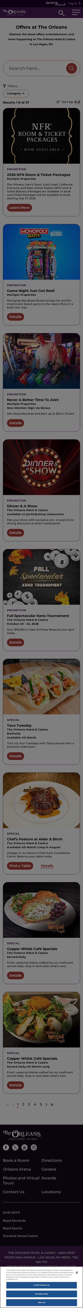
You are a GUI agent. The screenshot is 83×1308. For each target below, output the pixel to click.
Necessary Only (41, 1294)
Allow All (41, 1302)
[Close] (77, 1272)
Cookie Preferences (41, 1285)
